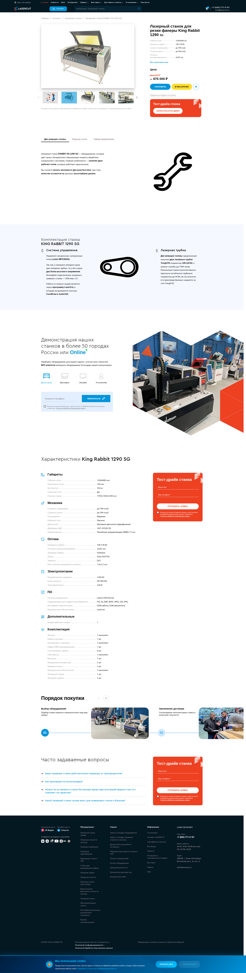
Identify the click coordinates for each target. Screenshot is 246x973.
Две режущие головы (55, 139)
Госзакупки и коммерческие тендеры (157, 856)
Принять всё (166, 964)
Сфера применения (104, 139)
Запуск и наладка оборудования (123, 832)
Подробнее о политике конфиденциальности (96, 968)
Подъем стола (80, 139)
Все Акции (151, 846)
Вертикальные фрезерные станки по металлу (89, 891)
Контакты (145, 2)
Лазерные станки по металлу (88, 840)
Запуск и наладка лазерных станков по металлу (121, 838)
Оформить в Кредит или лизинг (163, 95)
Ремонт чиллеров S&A (119, 858)
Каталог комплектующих (87, 920)
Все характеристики (159, 62)
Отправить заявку (178, 506)
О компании (152, 832)
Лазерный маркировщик (86, 852)
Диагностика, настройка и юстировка (120, 845)
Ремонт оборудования (119, 863)
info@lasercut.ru (222, 10)
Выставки (151, 862)
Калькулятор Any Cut (119, 867)
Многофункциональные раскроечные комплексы (90, 912)
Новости (55, 2)
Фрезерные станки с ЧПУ (89, 859)
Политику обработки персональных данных (70, 408)
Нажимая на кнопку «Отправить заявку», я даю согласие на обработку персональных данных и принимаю (179, 514)
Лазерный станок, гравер (87, 833)
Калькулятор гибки (118, 876)
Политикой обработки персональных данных (94, 948)
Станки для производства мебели (89, 866)
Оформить (160, 87)
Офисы (150, 867)
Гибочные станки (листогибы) (87, 883)
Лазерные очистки (88, 877)
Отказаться (189, 964)
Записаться (94, 398)
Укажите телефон (54, 398)
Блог (63, 2)
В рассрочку (182, 87)
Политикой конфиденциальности (89, 945)
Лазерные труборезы (89, 847)
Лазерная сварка (87, 872)
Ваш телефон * (164, 494)
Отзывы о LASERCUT (156, 837)
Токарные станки (87, 898)
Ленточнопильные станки (88, 904)
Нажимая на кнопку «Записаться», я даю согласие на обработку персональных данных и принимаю (76, 407)
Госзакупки (73, 2)
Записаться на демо (168, 111)
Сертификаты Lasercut (156, 842)
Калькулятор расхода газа (121, 872)
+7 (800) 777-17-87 (221, 7)
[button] (137, 97)
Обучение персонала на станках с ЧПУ (124, 852)
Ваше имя (162, 487)
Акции (44, 2)
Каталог (60, 8)
